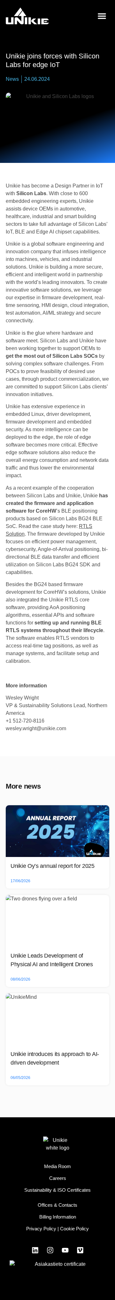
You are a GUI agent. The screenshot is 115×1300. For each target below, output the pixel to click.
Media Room (57, 1166)
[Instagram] (50, 1250)
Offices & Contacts (57, 1205)
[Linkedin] (35, 1250)
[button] (102, 16)
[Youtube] (65, 1250)
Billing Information (57, 1217)
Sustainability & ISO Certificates (57, 1190)
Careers (57, 1178)
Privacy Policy (41, 1228)
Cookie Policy (74, 1228)
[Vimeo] (80, 1250)
